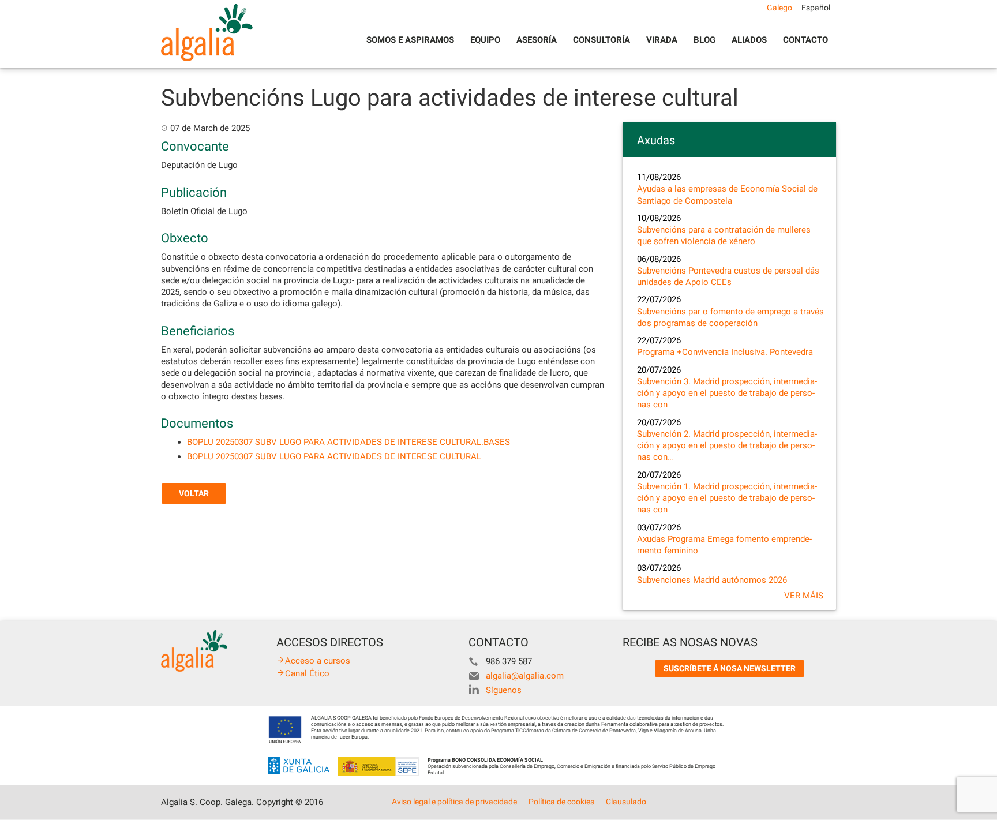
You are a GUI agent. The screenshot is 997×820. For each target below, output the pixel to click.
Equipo (485, 40)
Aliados (749, 40)
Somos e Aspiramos (410, 40)
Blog (704, 40)
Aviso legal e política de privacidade (454, 801)
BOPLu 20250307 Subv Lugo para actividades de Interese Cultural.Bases (348, 442)
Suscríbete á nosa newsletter (730, 668)
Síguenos (504, 690)
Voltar (194, 493)
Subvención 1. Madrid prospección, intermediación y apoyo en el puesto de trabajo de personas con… (727, 498)
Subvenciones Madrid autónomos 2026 (712, 580)
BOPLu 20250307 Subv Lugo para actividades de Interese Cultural (334, 456)
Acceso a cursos (317, 661)
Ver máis (803, 595)
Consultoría (601, 40)
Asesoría (536, 40)
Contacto (805, 40)
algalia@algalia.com (525, 676)
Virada (661, 40)
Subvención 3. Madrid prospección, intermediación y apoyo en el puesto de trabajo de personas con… (727, 393)
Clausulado (626, 801)
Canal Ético (307, 673)
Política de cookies (561, 801)
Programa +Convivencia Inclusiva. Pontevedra (725, 352)
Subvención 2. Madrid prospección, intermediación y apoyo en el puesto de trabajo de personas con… (727, 446)
